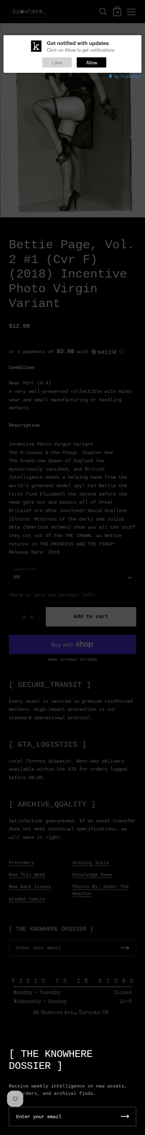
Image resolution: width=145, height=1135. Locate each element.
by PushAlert (127, 76)
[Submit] (125, 1116)
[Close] (134, 1051)
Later (57, 62)
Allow (91, 62)
